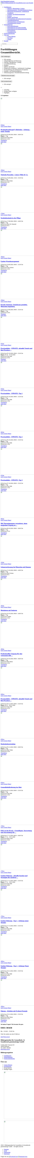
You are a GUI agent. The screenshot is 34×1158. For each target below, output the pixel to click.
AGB (5, 1151)
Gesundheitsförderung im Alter (11, 787)
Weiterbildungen (8, 1057)
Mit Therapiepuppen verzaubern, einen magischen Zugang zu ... (14, 524)
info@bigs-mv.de (5, 1037)
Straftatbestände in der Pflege (11, 218)
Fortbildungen (7, 1055)
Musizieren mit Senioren (9, 610)
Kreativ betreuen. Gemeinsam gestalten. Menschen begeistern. (14, 305)
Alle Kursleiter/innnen (6, 81)
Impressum (7, 1153)
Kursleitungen (7, 1066)
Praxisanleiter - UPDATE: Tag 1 (12, 393)
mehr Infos (3, 142)
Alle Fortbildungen (5, 56)
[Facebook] (13, 1156)
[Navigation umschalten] (1, 4)
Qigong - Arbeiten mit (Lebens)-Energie (14, 1011)
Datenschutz (7, 1152)
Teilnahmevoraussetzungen (7, 75)
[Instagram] (22, 1156)
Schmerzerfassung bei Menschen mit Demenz (16, 567)
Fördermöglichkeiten (9, 1058)
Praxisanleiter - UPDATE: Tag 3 (12, 480)
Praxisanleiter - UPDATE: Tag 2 (12, 437)
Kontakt (31, 3)
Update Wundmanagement (10, 261)
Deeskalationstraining (8, 744)
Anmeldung (4, 140)
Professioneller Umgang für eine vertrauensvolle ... (11, 654)
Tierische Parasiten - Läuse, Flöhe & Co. (14, 175)
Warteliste (3, 314)
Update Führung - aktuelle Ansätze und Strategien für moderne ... (14, 876)
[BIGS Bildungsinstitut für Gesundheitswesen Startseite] (15, 3)
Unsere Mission (8, 1065)
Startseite (6, 1149)
